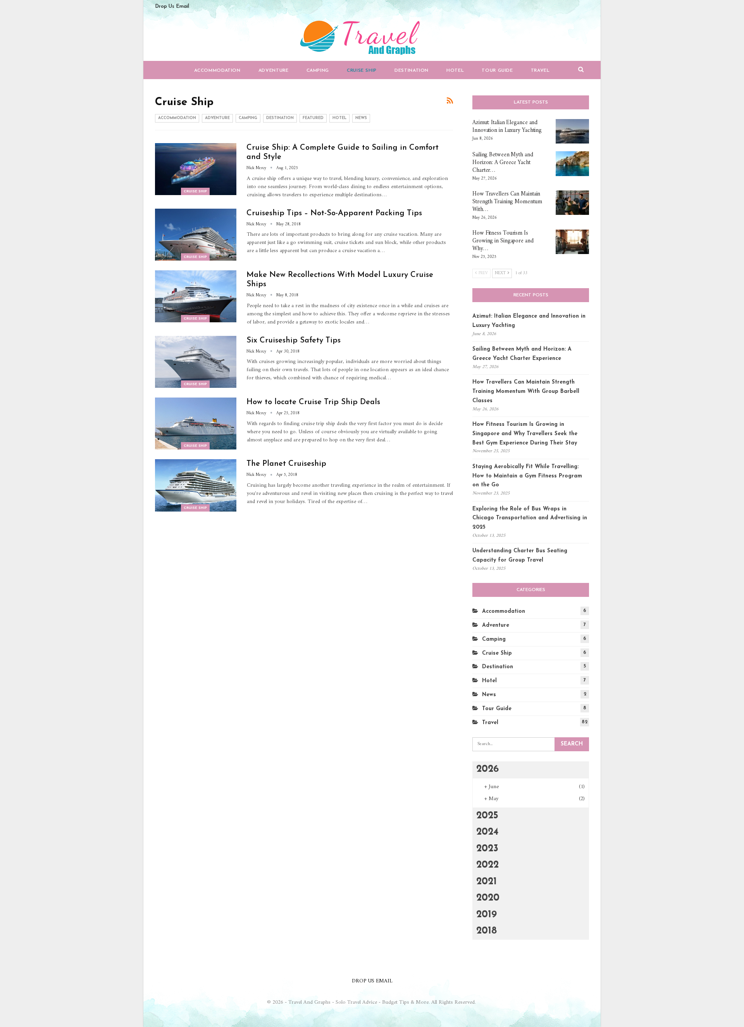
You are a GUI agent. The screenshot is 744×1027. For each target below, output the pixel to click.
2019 (486, 915)
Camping (318, 70)
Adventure (273, 70)
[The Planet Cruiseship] (195, 485)
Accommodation (217, 70)
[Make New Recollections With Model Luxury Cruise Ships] (195, 296)
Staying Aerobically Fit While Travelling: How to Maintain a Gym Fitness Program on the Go (527, 476)
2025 (487, 816)
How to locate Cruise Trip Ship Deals (313, 402)
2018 (486, 931)
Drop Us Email (172, 6)
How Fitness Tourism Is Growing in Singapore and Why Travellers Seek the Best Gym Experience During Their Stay (524, 434)
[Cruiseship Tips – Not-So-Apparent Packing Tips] (195, 235)
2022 (487, 865)
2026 (487, 769)
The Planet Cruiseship (286, 464)
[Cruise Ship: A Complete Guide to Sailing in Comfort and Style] (195, 169)
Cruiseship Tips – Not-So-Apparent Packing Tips (334, 213)
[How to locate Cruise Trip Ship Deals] (195, 424)
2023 (487, 849)
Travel (540, 70)
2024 (487, 832)
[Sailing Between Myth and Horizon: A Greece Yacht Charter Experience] (572, 163)
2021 (486, 882)
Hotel (455, 70)
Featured (313, 118)
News (361, 118)
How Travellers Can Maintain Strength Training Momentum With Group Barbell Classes (525, 391)
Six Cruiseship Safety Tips (293, 340)
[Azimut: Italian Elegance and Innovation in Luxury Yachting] (572, 131)
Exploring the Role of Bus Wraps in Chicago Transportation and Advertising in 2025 (529, 518)
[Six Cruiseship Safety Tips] (195, 362)
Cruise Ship (362, 70)
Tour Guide (497, 70)
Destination (411, 70)
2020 (487, 898)
